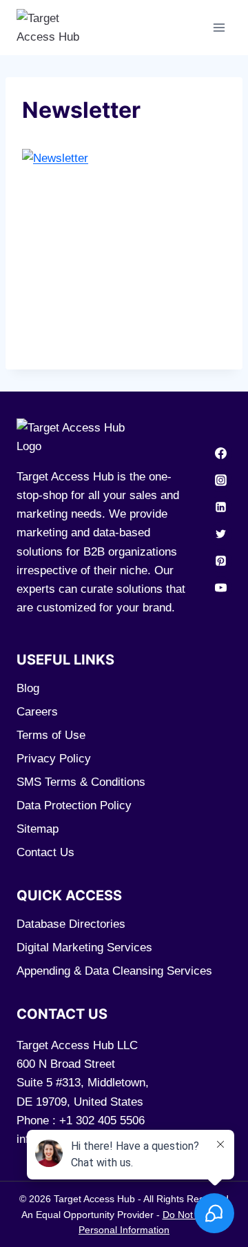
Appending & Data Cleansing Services (114, 970)
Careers (37, 711)
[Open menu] (218, 27)
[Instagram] (220, 480)
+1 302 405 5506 (102, 1120)
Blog (28, 688)
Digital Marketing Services (84, 947)
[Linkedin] (220, 507)
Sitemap (38, 828)
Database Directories (71, 924)
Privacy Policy (54, 758)
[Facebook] (220, 453)
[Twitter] (220, 534)
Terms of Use (51, 735)
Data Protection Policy (74, 805)
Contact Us (45, 852)
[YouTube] (220, 588)
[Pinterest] (220, 561)
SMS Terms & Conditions (81, 782)
